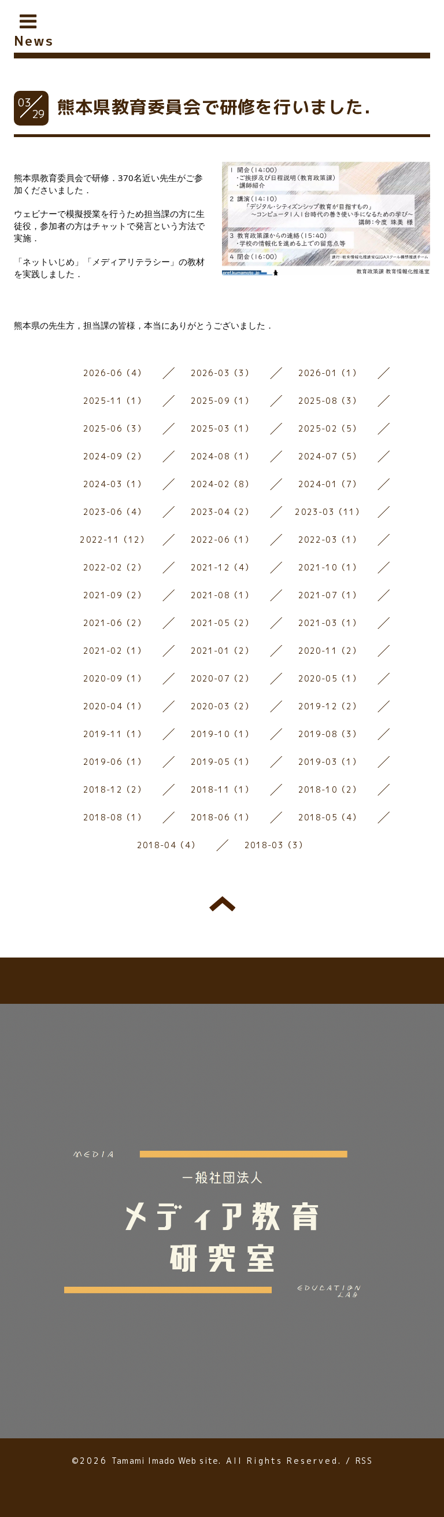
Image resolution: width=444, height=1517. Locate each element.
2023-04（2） (222, 511)
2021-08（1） (222, 595)
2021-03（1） (329, 622)
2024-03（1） (114, 483)
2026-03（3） (222, 372)
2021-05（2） (222, 622)
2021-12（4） (222, 567)
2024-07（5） (329, 456)
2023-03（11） (329, 511)
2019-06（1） (114, 761)
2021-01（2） (222, 650)
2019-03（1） (329, 761)
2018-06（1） (222, 817)
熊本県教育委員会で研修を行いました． (219, 107)
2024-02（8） (222, 483)
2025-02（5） (329, 428)
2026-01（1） (329, 372)
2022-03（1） (329, 539)
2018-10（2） (329, 789)
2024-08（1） (222, 456)
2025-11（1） (114, 400)
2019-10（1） (222, 733)
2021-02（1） (114, 650)
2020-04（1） (114, 706)
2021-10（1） (329, 567)
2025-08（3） (329, 400)
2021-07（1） (329, 595)
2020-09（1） (114, 678)
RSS (364, 1460)
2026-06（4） (114, 372)
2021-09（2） (114, 595)
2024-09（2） (114, 456)
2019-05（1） (222, 761)
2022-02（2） (114, 567)
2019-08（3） (329, 733)
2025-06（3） (114, 428)
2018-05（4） (329, 817)
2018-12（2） (114, 789)
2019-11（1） (114, 733)
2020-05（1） (329, 678)
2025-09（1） (222, 400)
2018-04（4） (168, 844)
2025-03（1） (222, 428)
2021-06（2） (114, 622)
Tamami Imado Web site (165, 1460)
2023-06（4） (114, 511)
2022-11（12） (114, 539)
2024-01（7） (329, 483)
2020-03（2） (222, 706)
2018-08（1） (114, 817)
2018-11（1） (222, 789)
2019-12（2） (329, 706)
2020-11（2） (329, 650)
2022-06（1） (222, 539)
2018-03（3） (276, 844)
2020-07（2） (222, 678)
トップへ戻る (222, 903)
